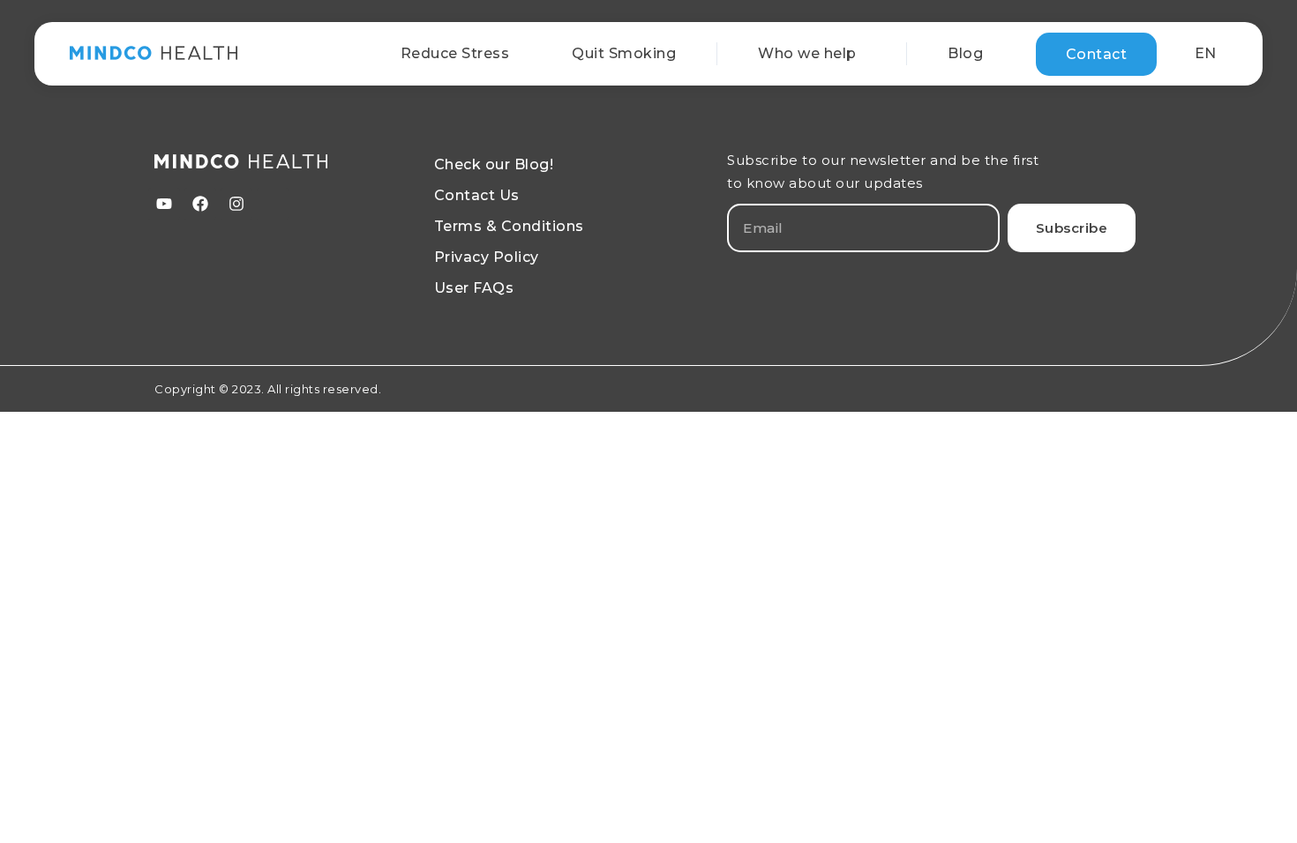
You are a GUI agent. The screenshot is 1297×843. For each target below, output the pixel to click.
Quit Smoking (624, 53)
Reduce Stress (455, 53)
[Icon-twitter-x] (273, 204)
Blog (965, 53)
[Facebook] (200, 204)
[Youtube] (164, 204)
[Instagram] (236, 204)
